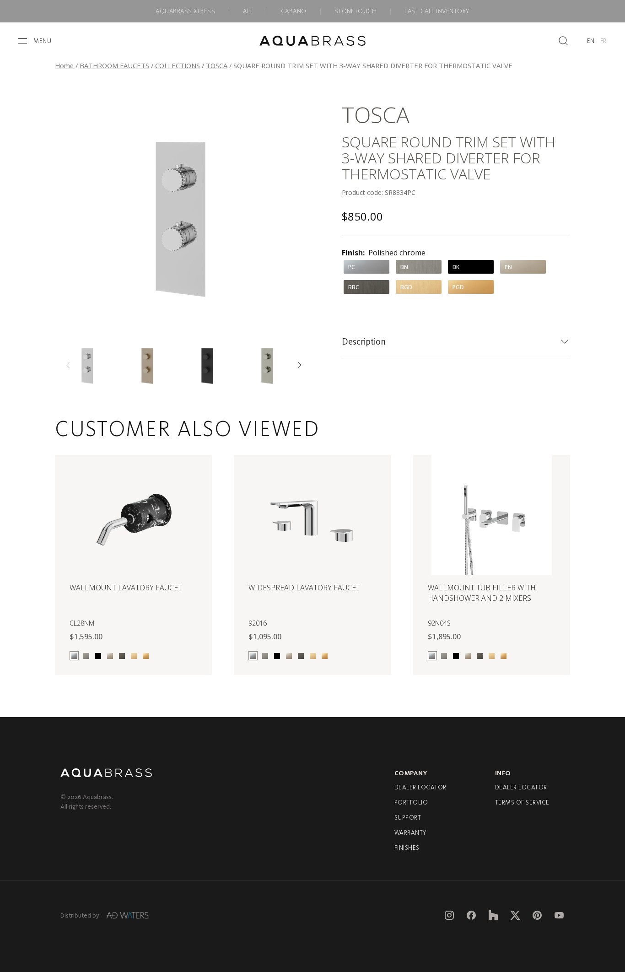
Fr (603, 41)
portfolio (411, 802)
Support (407, 817)
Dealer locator (420, 787)
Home (64, 65)
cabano (294, 11)
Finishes (407, 848)
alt (248, 11)
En (591, 41)
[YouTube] (559, 915)
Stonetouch (355, 11)
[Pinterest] (537, 915)
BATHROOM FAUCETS (114, 65)
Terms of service (522, 802)
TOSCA (216, 65)
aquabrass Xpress (185, 11)
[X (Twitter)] (515, 915)
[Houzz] (493, 915)
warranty (410, 833)
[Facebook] (471, 915)
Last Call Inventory (436, 11)
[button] (299, 365)
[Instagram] (449, 915)
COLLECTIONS (177, 65)
